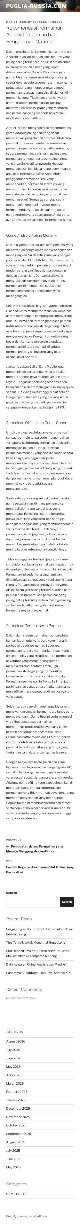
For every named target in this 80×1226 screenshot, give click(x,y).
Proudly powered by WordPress (26, 1216)
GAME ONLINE (16, 1194)
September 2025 (18, 1134)
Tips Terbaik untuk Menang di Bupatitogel (36, 942)
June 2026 (13, 1058)
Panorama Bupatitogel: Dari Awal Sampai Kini (38, 973)
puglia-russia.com (36, 6)
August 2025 (15, 1142)
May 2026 (13, 1067)
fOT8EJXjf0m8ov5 (48, 22)
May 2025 (13, 1167)
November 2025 (18, 1117)
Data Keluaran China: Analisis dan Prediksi (36, 964)
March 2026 (15, 1083)
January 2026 (16, 1100)
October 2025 (16, 1125)
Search (11, 893)
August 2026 (15, 1041)
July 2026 (13, 1050)
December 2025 (18, 1108)
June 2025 (13, 1159)
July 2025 (13, 1151)
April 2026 (14, 1075)
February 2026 (16, 1092)
